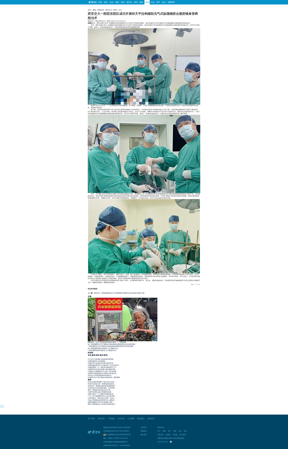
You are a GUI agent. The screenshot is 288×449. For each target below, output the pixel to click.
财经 (136, 2)
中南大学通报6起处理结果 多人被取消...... (102, 400)
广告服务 (111, 419)
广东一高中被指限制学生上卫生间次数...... (102, 396)
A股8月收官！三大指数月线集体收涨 (100, 394)
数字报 (180, 7)
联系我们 (140, 419)
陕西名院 (101, 10)
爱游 (192, 7)
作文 (180, 431)
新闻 (100, 2)
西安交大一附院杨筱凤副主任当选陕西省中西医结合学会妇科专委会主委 (116, 293)
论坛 (173, 7)
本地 (89, 355)
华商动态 (101, 419)
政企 (164, 2)
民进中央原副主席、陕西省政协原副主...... (102, 384)
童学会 (129, 2)
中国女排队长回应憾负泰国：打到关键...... (102, 388)
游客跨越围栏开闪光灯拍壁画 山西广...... (102, 402)
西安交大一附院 (111, 10)
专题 (89, 296)
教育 (123, 2)
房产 (158, 2)
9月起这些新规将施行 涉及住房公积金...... (102, 382)
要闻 (89, 380)
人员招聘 (131, 419)
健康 (147, 2)
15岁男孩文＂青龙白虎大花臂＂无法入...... (102, 398)
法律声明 (150, 419)
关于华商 (91, 419)
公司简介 (144, 427)
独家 (117, 2)
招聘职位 (144, 431)
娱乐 (106, 2)
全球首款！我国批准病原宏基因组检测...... (102, 386)
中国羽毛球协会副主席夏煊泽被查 (99, 392)
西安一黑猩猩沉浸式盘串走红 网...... (100, 390)
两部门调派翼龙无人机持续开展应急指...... (102, 404)
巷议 (185, 431)
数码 (141, 2)
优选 (197, 7)
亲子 (159, 431)
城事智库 (171, 2)
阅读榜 (90, 353)
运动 (111, 2)
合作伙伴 (121, 419)
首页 (89, 10)
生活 (152, 2)
